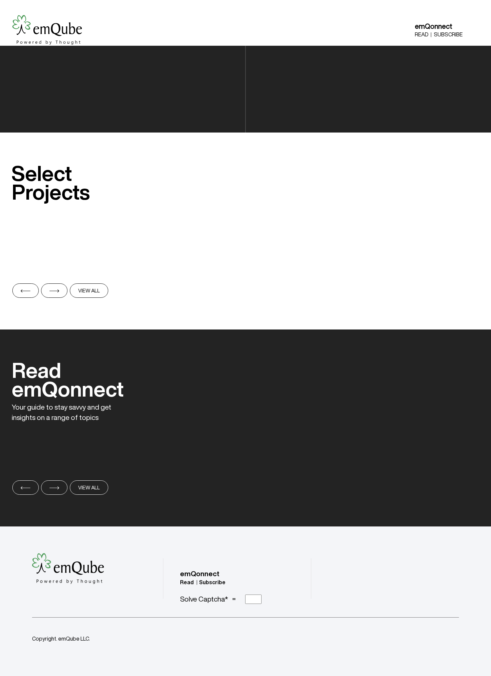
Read (422, 34)
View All (89, 290)
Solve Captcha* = (209, 599)
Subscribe (448, 34)
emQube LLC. (74, 638)
